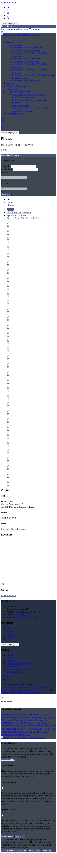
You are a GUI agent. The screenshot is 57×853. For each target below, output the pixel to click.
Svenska (27, 732)
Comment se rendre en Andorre (29, 94)
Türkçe (52, 725)
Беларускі (6, 723)
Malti (33, 720)
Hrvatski (37, 723)
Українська (11, 729)
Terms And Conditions (28, 692)
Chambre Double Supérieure (27, 47)
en (8, 10)
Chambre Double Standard (26, 58)
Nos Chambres (15, 45)
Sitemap (46, 690)
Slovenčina (19, 734)
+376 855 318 (8, 2)
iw (8, 18)
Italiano (15, 725)
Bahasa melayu (22, 720)
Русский (9, 732)
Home (10, 202)
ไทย (3, 729)
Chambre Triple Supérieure (26, 50)
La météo (17, 102)
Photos (10, 83)
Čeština (16, 723)
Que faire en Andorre (23, 97)
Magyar (28, 723)
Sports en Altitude (16, 215)
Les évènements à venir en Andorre (30, 100)
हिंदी (21, 723)
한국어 (27, 729)
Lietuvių (42, 717)
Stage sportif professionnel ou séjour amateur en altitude (31, 109)
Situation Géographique (19, 86)
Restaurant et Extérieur (19, 212)
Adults (4, 172)
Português (36, 729)
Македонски (7, 720)
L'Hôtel (10, 210)
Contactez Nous (15, 113)
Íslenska (24, 725)
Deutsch (11, 628)
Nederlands (42, 725)
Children (5, 183)
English (10, 631)
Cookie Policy (8, 692)
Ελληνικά (5, 717)
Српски (36, 732)
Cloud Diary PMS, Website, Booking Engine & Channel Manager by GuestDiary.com (24, 688)
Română (18, 732)
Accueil (10, 42)
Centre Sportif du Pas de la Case (24, 218)
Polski (46, 729)
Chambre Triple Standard (25, 61)
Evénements (13, 89)
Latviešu (50, 717)
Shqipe (44, 732)
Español (11, 634)
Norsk (32, 725)
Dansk (46, 714)
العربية (19, 717)
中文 (28, 734)
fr (7, 15)
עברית (10, 639)
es (8, 13)
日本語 (20, 729)
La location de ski (21, 105)
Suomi (26, 717)
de (8, 7)
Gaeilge (33, 717)
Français (11, 636)
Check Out (6, 169)
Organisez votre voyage (19, 91)
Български (41, 720)
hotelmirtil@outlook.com (14, 529)
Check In (5, 166)
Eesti (13, 717)
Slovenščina (7, 734)
